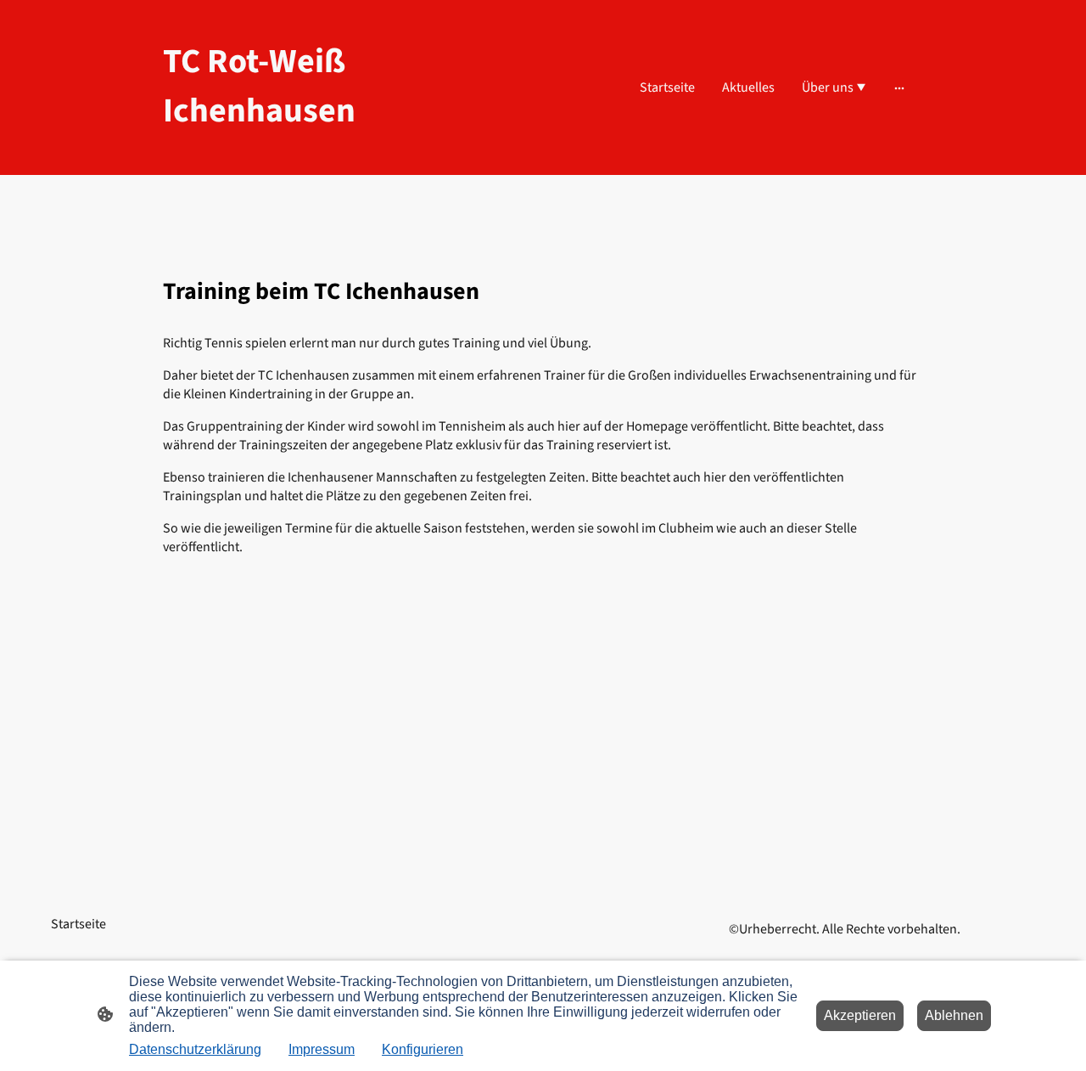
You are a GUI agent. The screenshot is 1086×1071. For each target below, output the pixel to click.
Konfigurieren (422, 1049)
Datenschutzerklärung (195, 1049)
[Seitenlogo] (280, 151)
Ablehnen (954, 1015)
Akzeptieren (860, 1015)
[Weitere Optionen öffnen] (899, 87)
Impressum (321, 1049)
